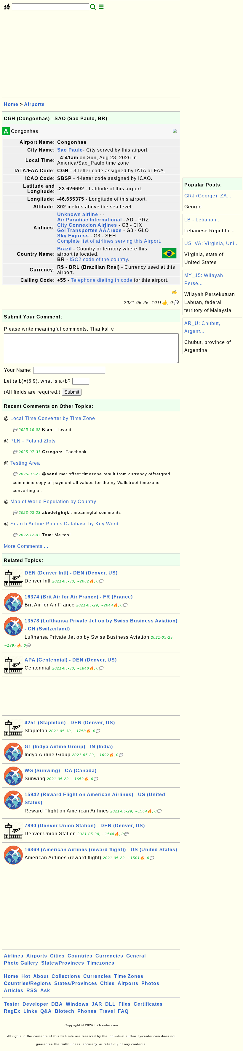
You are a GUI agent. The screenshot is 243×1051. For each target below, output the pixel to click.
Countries (80, 955)
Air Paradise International (89, 219)
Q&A (46, 1011)
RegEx (12, 1011)
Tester (12, 1004)
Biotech (64, 1011)
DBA (57, 1004)
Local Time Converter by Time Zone (52, 418)
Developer (35, 1004)
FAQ (123, 1011)
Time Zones (128, 976)
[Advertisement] (91, 55)
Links (30, 1011)
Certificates (148, 1004)
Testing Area (25, 463)
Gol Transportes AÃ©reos (89, 230)
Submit (71, 392)
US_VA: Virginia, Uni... (211, 243)
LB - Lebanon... (202, 219)
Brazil (64, 248)
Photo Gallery (21, 962)
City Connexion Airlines (87, 225)
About (41, 976)
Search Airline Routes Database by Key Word (64, 523)
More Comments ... (26, 546)
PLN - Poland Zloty (33, 440)
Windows (77, 1004)
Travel (107, 1011)
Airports (34, 104)
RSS (31, 990)
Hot (25, 976)
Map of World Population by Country (53, 501)
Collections (66, 976)
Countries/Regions (27, 983)
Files (125, 1004)
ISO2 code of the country (99, 259)
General (136, 955)
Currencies (109, 955)
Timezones (100, 962)
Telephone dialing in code (101, 280)
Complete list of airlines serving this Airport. (109, 241)
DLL (110, 1004)
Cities (57, 955)
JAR (97, 1004)
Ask (45, 990)
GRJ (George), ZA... (207, 195)
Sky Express (73, 235)
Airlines (13, 955)
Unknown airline (77, 214)
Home (11, 104)
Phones (87, 1011)
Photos (150, 983)
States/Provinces (62, 962)
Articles (13, 990)
